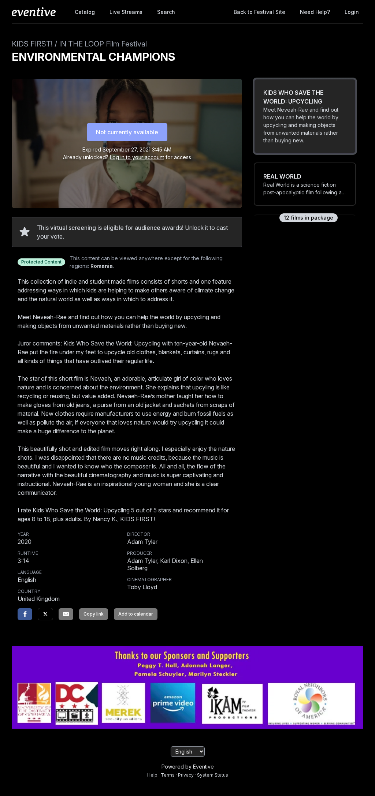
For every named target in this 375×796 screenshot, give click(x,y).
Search (166, 12)
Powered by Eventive (187, 766)
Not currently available (127, 132)
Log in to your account (137, 157)
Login (352, 12)
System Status (212, 775)
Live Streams (125, 12)
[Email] (66, 614)
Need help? (315, 12)
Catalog (85, 12)
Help (152, 775)
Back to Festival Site (259, 12)
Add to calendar (135, 614)
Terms (168, 775)
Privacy (186, 775)
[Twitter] (45, 614)
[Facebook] (25, 614)
